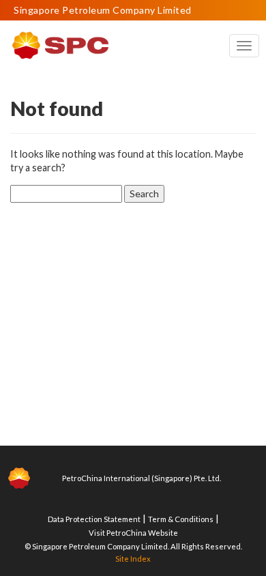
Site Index (133, 558)
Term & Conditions (180, 519)
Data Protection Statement (94, 519)
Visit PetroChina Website (133, 532)
